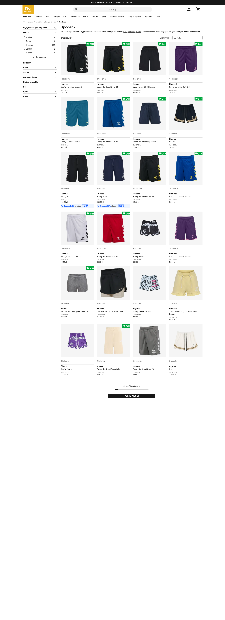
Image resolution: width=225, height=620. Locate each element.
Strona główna (27, 22)
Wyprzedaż (148, 16)
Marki (159, 16)
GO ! (132, 2)
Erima (138, 31)
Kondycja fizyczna (134, 16)
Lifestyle (95, 16)
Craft (125, 31)
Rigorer (172, 139)
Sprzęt (103, 16)
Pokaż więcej (131, 396)
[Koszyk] (198, 9)
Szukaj (112, 9)
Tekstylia (56, 16)
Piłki (64, 16)
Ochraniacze (75, 16)
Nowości (39, 16)
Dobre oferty (27, 16)
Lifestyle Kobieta (50, 22)
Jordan (64, 308)
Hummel (131, 31)
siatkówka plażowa (117, 16)
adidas (100, 366)
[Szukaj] (76, 9)
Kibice (85, 16)
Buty (47, 16)
